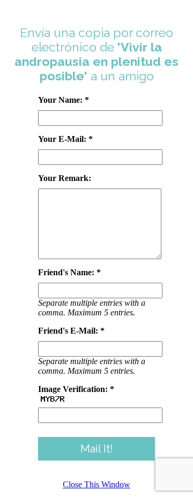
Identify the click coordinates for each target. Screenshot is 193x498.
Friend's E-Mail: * (71, 330)
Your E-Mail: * (65, 139)
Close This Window (96, 484)
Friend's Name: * (69, 272)
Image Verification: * (76, 389)
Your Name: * (63, 99)
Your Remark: (64, 178)
